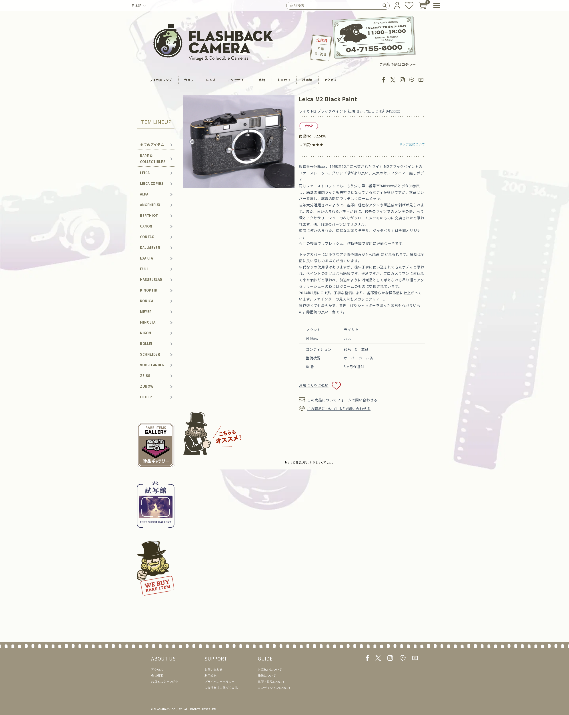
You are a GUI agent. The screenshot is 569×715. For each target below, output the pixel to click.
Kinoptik (148, 290)
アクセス (330, 80)
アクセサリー (237, 80)
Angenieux (150, 204)
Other (146, 397)
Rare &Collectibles (153, 158)
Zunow (147, 386)
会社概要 (157, 675)
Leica (145, 172)
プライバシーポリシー (219, 681)
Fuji (144, 268)
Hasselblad (151, 279)
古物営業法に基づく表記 (221, 687)
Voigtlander (152, 365)
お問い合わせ (213, 669)
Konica (146, 300)
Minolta (147, 322)
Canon (146, 226)
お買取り (283, 80)
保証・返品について (271, 681)
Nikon (145, 332)
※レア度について (412, 144)
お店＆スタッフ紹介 (164, 681)
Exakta (146, 258)
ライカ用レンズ (160, 80)
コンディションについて (274, 687)
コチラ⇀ (409, 64)
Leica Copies (152, 183)
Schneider (150, 354)
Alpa (144, 194)
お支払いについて (270, 669)
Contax (147, 236)
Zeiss (145, 375)
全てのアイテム (152, 144)
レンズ (211, 80)
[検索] (384, 5)
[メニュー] (436, 5)
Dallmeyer (150, 247)
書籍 (262, 80)
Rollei (146, 343)
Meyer (146, 311)
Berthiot (149, 215)
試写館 (307, 80)
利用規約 (210, 675)
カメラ (189, 80)
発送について (267, 675)
